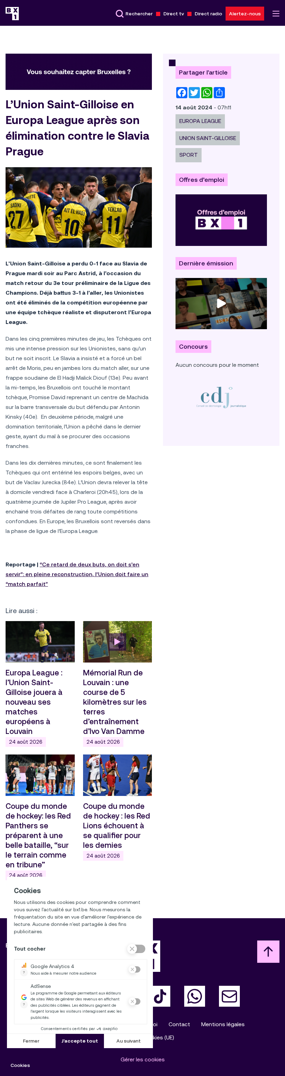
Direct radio (208, 13)
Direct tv (173, 13)
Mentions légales (223, 1024)
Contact (179, 1024)
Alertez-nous (245, 13)
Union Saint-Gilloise (207, 138)
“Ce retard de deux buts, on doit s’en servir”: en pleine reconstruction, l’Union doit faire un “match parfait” (77, 574)
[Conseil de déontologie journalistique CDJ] (221, 397)
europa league (200, 121)
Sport (188, 155)
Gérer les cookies (143, 1059)
